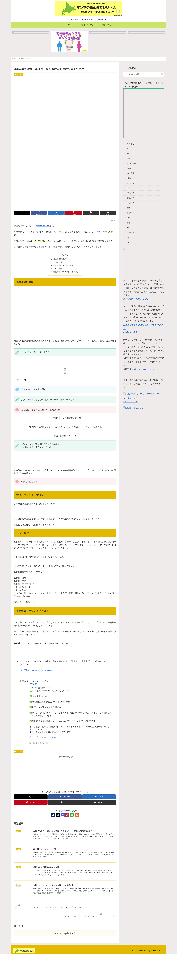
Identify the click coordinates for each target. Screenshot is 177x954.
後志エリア (19, 751)
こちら (53, 737)
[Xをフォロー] (34, 743)
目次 (62, 254)
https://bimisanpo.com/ (144, 369)
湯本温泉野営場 (60, 259)
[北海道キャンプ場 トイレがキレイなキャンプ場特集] (69, 41)
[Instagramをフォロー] (37, 743)
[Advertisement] (65, 773)
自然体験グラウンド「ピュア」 (66, 272)
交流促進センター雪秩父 (63, 265)
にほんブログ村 (130, 401)
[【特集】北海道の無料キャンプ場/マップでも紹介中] (30, 41)
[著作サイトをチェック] (30, 743)
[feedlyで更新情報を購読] (44, 743)
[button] (91, 213)
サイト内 (59, 262)
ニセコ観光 (57, 269)
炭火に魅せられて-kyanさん (136, 299)
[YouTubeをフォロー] (40, 743)
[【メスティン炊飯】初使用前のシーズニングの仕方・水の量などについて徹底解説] (107, 41)
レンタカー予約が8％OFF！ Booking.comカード (36, 670)
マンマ (33, 684)
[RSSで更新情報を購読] (47, 743)
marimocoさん (130, 332)
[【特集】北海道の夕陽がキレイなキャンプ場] (146, 41)
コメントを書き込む (65, 933)
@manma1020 (43, 226)
